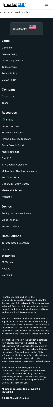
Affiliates (7, 196)
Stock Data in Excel (13, 145)
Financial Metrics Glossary (16, 138)
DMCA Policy (9, 79)
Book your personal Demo (16, 213)
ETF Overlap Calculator (15, 164)
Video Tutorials (10, 219)
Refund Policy (9, 73)
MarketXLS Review (12, 190)
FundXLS (6, 158)
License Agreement (12, 60)
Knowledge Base (11, 126)
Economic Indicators (13, 132)
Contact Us (8, 96)
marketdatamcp (10, 151)
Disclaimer (7, 47)
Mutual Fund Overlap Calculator (19, 171)
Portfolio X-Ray (10, 177)
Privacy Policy (10, 54)
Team (5, 102)
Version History (10, 226)
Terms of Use (9, 66)
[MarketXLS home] (15, 5)
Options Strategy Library (15, 183)
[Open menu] (46, 5)
